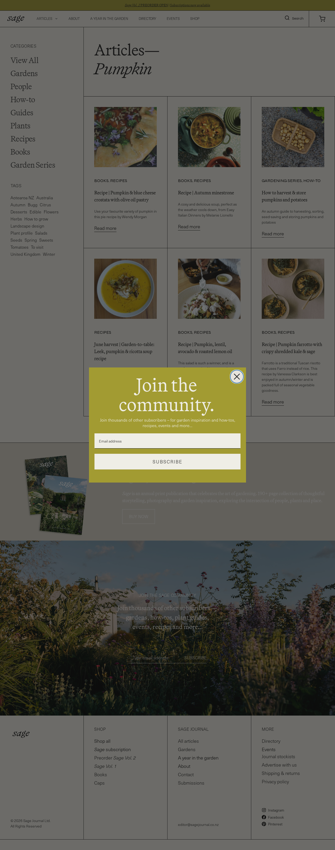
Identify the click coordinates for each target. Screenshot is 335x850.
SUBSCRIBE (167, 461)
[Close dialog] (236, 376)
